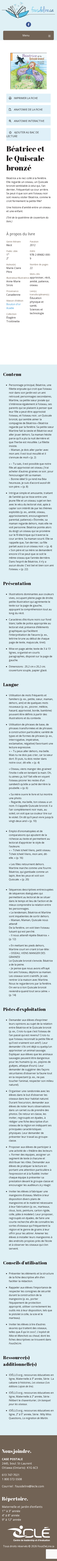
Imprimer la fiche (26, 98)
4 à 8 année (10, 1515)
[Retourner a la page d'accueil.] (28, 10)
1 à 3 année (11, 1511)
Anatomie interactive (29, 121)
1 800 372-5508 (12, 1479)
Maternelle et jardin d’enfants (22, 1507)
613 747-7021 (10, 1475)
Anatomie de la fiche (28, 109)
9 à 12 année (11, 1519)
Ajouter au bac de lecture (22, 134)
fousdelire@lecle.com (29, 1486)
